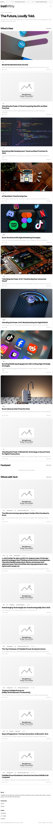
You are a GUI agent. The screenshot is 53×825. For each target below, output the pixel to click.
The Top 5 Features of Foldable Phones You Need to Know (23, 649)
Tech (4, 510)
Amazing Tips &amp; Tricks (23, 510)
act (3, 103)
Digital (4, 319)
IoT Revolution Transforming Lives (14, 196)
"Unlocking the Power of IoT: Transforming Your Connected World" (24, 280)
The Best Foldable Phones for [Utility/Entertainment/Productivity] (16, 691)
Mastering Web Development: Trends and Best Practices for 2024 (25, 152)
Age (3, 361)
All (15, 510)
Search (2, 806)
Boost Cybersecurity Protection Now (16, 409)
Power (11, 555)
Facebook (3, 813)
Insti (7, 6)
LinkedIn (3, 818)
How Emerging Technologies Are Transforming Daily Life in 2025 (26, 607)
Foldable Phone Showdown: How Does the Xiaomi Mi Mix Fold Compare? (25, 776)
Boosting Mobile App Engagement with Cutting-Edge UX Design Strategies (26, 365)
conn (4, 276)
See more (49, 28)
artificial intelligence (20, 604)
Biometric (12, 731)
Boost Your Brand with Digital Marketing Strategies (21, 238)
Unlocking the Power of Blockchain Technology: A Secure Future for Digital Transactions (26, 453)
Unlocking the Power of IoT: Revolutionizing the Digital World (25, 322)
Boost (4, 234)
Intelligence (12, 604)
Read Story (48, 69)
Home (2, 803)
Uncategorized (10, 510)
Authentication (17, 555)
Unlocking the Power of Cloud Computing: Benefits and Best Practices (24, 107)
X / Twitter (3, 816)
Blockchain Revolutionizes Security (15, 65)
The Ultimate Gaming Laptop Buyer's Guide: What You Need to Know (25, 514)
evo (3, 193)
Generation (17, 731)
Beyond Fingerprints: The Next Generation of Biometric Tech (25, 734)
